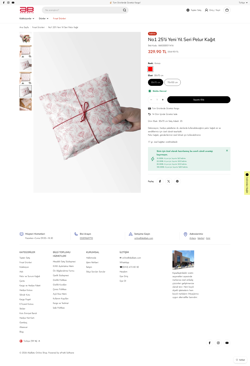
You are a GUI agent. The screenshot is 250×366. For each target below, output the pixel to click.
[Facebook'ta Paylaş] (160, 181)
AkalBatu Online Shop (37, 352)
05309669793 (86, 238)
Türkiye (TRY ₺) (30, 341)
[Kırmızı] (150, 69)
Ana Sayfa (24, 27)
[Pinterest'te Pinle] (177, 181)
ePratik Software (67, 352)
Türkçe (242, 3)
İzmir (208, 238)
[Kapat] (227, 150)
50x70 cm (155, 82)
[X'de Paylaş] (168, 181)
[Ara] (124, 10)
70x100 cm (172, 82)
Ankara (193, 238)
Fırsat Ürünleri (38, 27)
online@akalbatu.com (143, 238)
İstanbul (201, 238)
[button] (247, 183)
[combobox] (85, 10)
